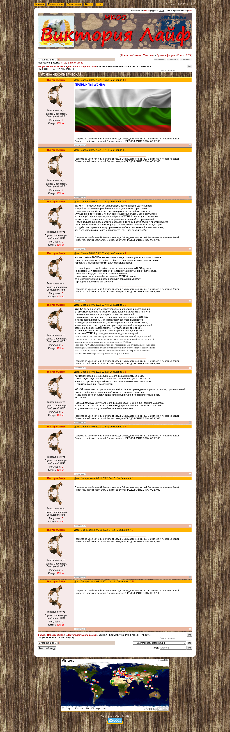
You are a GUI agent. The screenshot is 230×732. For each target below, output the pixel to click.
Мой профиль (55, 4)
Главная (39, 4)
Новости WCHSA (56, 66)
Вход (99, 4)
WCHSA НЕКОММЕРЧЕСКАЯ (114, 66)
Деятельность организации (81, 66)
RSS (190, 10)
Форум (41, 66)
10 (133, 581)
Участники (148, 55)
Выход (88, 4)
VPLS (63, 63)
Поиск (180, 55)
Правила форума (166, 55)
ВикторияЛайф (75, 63)
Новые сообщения (131, 55)
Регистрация (74, 4)
